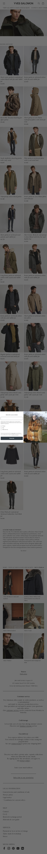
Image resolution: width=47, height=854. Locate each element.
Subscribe (11, 438)
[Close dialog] (46, 412)
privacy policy (14, 433)
